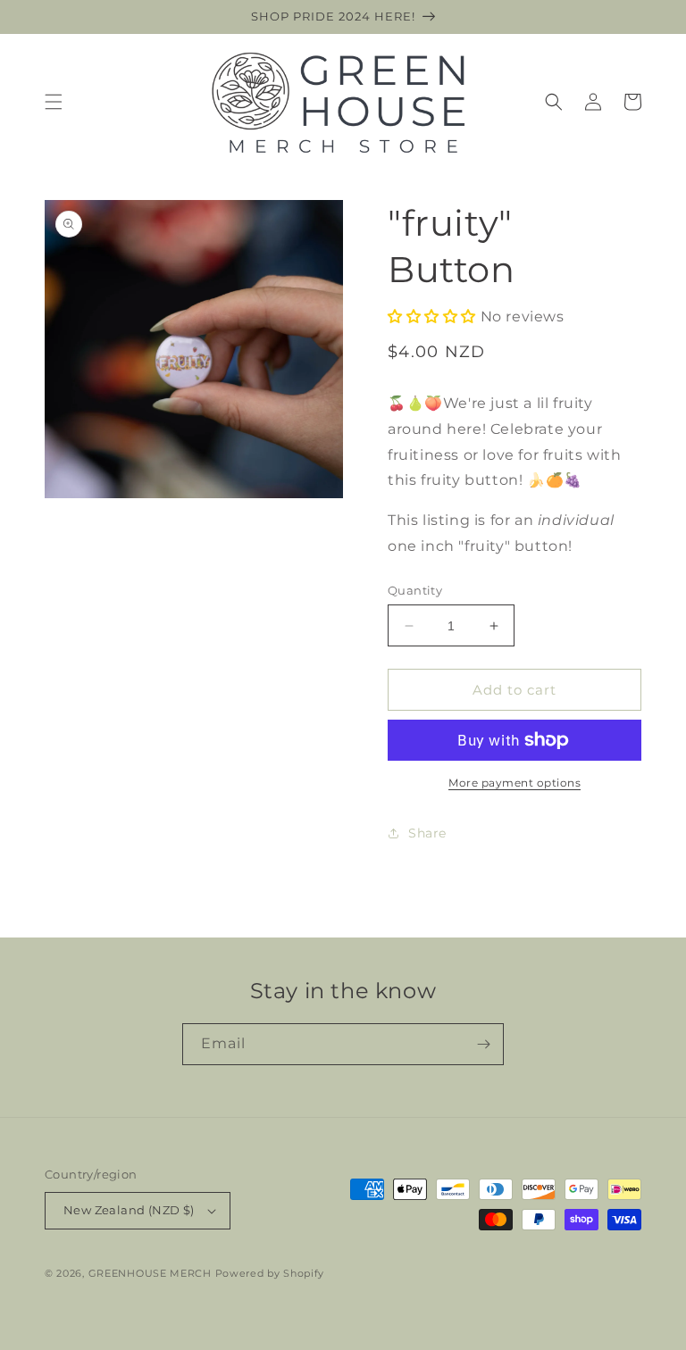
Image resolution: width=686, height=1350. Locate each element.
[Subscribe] (483, 1044)
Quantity (415, 590)
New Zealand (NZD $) (129, 1210)
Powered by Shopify (270, 1273)
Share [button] (427, 833)
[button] (53, 101)
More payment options (514, 782)
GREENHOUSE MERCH (150, 1273)
